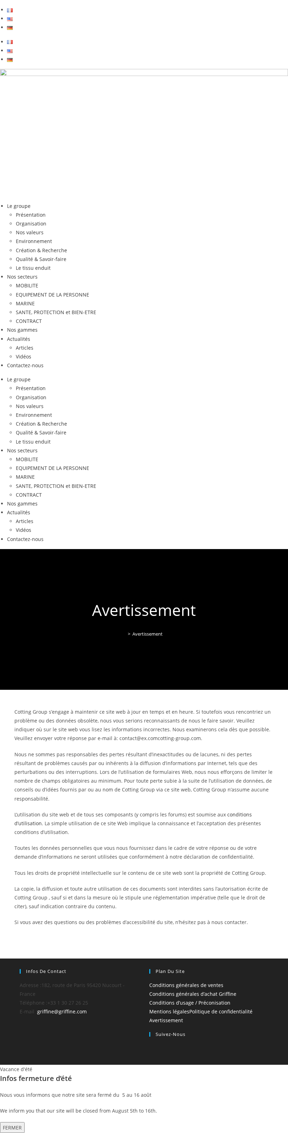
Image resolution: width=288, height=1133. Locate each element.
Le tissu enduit (33, 268)
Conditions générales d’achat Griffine (192, 994)
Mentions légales (169, 1011)
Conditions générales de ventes (186, 985)
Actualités (18, 339)
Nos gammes (22, 329)
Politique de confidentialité (221, 1011)
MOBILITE (27, 285)
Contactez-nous (25, 365)
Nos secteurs (22, 276)
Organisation (31, 223)
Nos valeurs (30, 232)
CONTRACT (29, 321)
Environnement (34, 241)
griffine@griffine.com (62, 1011)
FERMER (12, 1127)
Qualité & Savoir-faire (41, 259)
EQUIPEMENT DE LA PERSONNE (52, 294)
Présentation (31, 214)
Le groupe (19, 206)
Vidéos (23, 356)
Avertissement (147, 634)
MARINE (25, 303)
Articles (24, 347)
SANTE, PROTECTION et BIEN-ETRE (56, 312)
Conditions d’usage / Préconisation (189, 1002)
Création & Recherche (41, 250)
